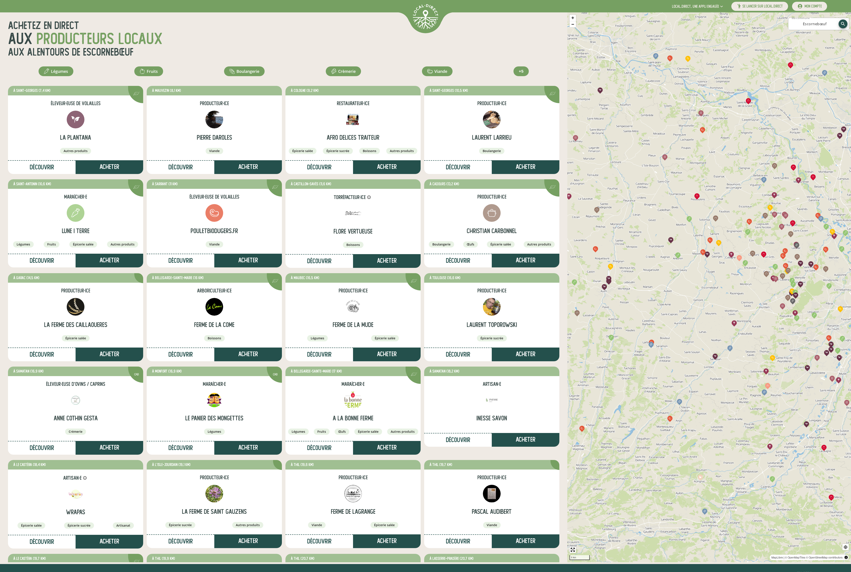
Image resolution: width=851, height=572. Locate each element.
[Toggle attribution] (846, 557)
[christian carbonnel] (492, 213)
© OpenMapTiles (795, 557)
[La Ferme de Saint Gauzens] (214, 493)
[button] (698, 6)
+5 (521, 71)
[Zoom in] (573, 18)
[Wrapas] (75, 494)
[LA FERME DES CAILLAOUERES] (75, 307)
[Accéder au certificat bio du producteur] (136, 94)
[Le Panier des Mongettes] (214, 400)
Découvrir (42, 167)
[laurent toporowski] (492, 307)
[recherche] (843, 23)
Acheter (109, 166)
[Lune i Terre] (75, 213)
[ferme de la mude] (353, 307)
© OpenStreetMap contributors (824, 557)
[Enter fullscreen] (573, 550)
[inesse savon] (492, 400)
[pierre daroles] (214, 119)
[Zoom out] (573, 24)
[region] (709, 287)
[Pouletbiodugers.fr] (214, 213)
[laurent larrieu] (492, 119)
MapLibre (777, 557)
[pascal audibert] (492, 493)
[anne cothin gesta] (75, 400)
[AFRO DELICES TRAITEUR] (353, 119)
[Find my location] (845, 547)
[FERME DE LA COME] (214, 307)
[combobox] (815, 24)
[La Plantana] (75, 119)
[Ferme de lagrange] (353, 493)
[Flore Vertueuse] (353, 213)
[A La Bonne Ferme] (353, 400)
